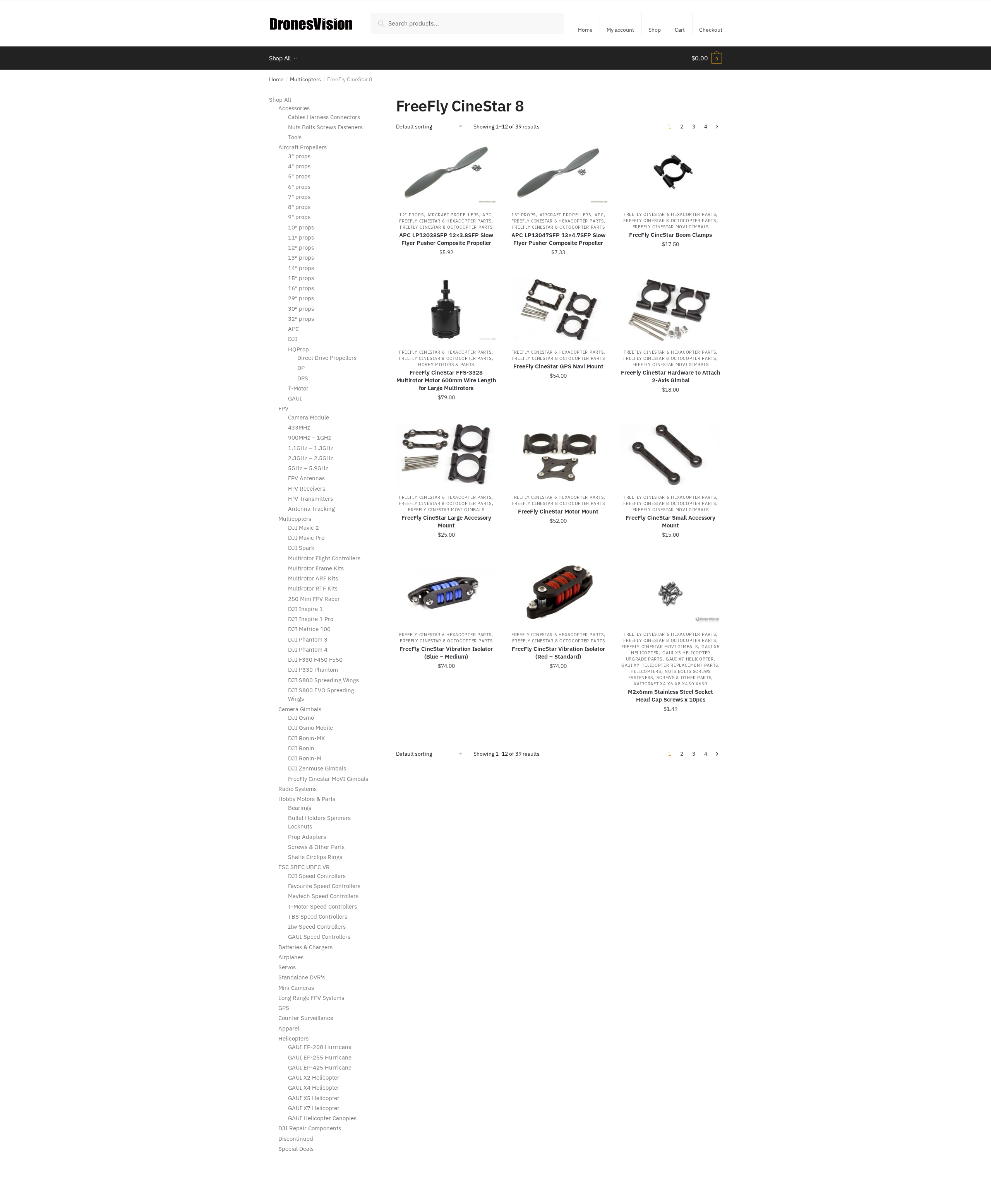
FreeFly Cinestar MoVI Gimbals (671, 226)
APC (486, 214)
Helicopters (646, 671)
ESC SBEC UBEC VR (304, 867)
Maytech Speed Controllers (323, 896)
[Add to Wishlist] (487, 151)
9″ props (299, 217)
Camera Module (308, 417)
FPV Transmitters (310, 498)
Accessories (294, 108)
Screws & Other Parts (684, 677)
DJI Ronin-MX (306, 738)
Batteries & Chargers (305, 947)
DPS (302, 378)
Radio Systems (297, 788)
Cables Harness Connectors (324, 117)
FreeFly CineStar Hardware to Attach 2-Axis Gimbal (670, 376)
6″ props (299, 186)
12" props (411, 214)
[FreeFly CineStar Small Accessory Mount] (670, 454)
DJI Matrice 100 (309, 629)
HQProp (298, 349)
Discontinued (295, 1138)
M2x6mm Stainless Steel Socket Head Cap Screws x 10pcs (670, 695)
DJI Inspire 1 (305, 609)
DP (301, 367)
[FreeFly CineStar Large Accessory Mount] (446, 454)
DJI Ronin (301, 748)
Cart (680, 29)
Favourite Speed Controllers (324, 886)
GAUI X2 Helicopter (313, 1077)
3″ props (299, 156)
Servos (287, 967)
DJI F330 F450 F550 (315, 659)
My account (620, 29)
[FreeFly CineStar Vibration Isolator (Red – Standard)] (558, 592)
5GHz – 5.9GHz (308, 468)
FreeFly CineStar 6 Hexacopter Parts (445, 221)
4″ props (299, 166)
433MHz (299, 427)
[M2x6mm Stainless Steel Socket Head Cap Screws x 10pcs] (670, 592)
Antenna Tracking (311, 508)
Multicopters (305, 79)
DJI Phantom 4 (307, 649)
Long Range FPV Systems (311, 997)
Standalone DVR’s (301, 977)
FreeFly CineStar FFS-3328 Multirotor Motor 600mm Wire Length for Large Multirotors (446, 380)
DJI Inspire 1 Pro (310, 619)
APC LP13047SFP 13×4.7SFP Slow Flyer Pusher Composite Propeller (558, 238)
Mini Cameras (296, 987)
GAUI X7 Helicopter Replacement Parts (669, 665)
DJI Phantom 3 (307, 639)
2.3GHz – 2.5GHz (310, 458)
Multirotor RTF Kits (313, 588)
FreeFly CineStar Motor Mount (558, 511)
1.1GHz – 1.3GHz (310, 448)
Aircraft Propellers (453, 214)
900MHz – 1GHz (309, 437)
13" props (523, 214)
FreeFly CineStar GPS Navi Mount (558, 366)
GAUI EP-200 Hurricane (319, 1047)
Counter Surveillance (305, 1018)
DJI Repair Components (309, 1128)
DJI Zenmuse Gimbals (317, 768)
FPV (283, 408)
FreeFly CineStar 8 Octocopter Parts (446, 227)
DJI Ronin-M (304, 758)
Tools (295, 137)
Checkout (710, 29)
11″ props (301, 237)
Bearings (299, 807)
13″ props (301, 257)
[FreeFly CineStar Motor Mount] (558, 454)
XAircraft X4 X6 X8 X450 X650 (671, 683)
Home (585, 29)
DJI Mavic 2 (303, 527)
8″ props (299, 207)
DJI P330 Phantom (313, 669)
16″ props (301, 288)
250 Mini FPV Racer (314, 598)
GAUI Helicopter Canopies (322, 1118)
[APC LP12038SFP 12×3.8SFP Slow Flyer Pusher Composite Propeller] (446, 172)
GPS (283, 1008)
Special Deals (296, 1148)
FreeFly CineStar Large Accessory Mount (446, 521)
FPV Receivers (306, 488)
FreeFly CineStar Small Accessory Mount (670, 521)
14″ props (301, 268)
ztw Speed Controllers (317, 926)
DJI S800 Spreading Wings (323, 680)
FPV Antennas (306, 478)
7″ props (299, 196)
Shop (654, 29)
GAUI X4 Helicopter (313, 1087)
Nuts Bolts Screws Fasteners (325, 127)
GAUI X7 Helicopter (690, 659)
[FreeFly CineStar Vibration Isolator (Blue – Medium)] (446, 592)
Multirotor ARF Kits (313, 578)
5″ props (299, 176)
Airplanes (290, 957)
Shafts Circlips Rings (315, 857)
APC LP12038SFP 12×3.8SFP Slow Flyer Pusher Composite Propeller (446, 238)
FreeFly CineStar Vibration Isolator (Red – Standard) (558, 652)
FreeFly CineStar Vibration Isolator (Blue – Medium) (446, 652)
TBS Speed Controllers (317, 916)
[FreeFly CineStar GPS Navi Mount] (558, 309)
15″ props (301, 278)
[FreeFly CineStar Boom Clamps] (670, 172)
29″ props (301, 298)
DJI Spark (301, 547)
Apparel (288, 1028)
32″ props (301, 318)
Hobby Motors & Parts (446, 364)
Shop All (280, 99)
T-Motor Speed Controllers (322, 906)
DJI (292, 338)
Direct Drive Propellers (327, 357)
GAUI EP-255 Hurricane (319, 1057)
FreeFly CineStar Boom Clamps (670, 234)
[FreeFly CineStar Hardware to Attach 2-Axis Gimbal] (670, 309)
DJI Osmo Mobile (310, 727)
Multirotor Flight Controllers (324, 558)
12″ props (301, 247)
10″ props (301, 227)
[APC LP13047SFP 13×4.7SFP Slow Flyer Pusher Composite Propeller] (558, 172)
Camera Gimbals (299, 709)
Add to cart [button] (446, 269)
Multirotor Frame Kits (316, 568)
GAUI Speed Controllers (319, 936)
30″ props (301, 308)
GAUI (295, 398)
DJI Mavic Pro (306, 537)
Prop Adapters (307, 836)
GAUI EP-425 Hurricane (319, 1067)
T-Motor (298, 388)
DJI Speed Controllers (317, 876)
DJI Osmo (301, 717)
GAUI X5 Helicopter (313, 1098)
